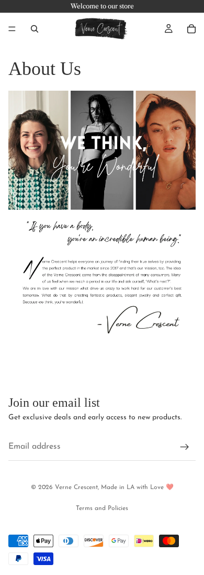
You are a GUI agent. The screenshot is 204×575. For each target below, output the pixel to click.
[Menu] (12, 29)
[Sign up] (185, 448)
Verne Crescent (76, 487)
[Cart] (191, 28)
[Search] (34, 28)
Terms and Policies (102, 508)
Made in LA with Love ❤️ (137, 487)
